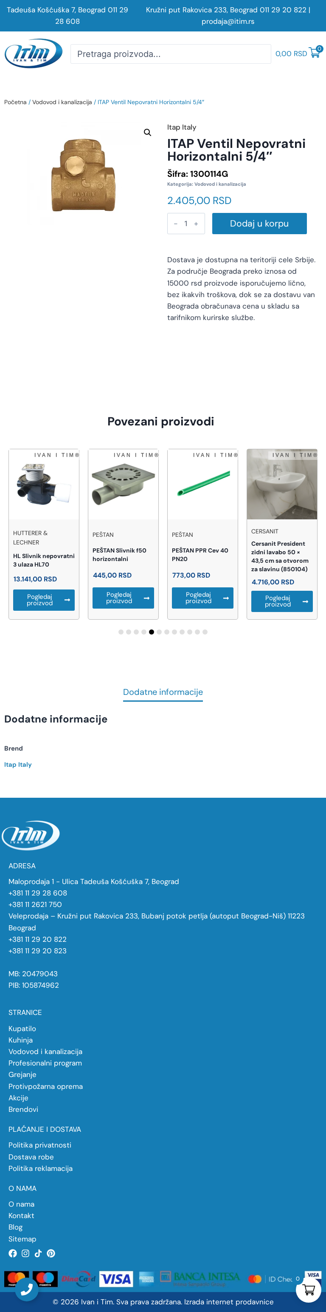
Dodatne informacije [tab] (163, 692)
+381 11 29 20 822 (37, 939)
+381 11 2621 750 (35, 904)
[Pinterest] (51, 1253)
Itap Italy (18, 764)
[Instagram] (25, 1253)
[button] (147, 132)
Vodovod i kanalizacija (62, 102)
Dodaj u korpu (259, 224)
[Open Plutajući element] (27, 1289)
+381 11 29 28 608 (37, 893)
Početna (15, 102)
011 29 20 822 (283, 9)
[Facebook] (12, 1253)
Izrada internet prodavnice (229, 1301)
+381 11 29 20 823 (37, 950)
